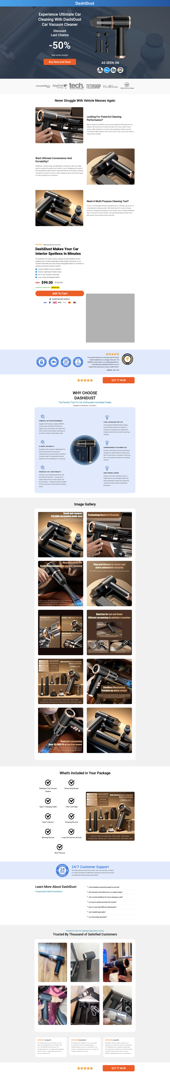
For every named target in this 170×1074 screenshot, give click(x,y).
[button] (88, 268)
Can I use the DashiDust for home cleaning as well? (106, 897)
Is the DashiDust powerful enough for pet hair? (104, 887)
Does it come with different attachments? (103, 907)
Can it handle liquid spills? (97, 912)
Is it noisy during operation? (98, 917)
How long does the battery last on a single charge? (106, 892)
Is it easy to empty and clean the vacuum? (103, 902)
